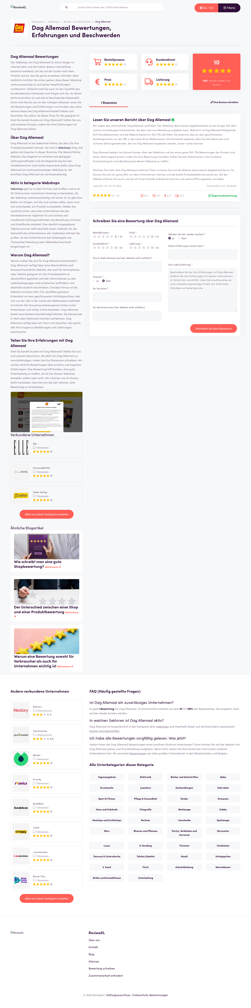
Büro (106, 831)
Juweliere (145, 787)
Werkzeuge (184, 809)
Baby (223, 777)
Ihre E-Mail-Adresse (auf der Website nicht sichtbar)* (122, 258)
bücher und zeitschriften (104, 731)
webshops (162, 726)
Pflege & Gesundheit (145, 798)
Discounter (223, 831)
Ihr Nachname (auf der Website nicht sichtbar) (119, 307)
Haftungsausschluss (118, 995)
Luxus (107, 845)
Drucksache (106, 787)
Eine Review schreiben (225, 102)
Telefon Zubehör (146, 856)
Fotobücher (223, 845)
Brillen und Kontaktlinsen (107, 877)
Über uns (94, 940)
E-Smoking (146, 845)
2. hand (107, 867)
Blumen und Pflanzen (145, 831)
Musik (184, 856)
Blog (91, 954)
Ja (98, 280)
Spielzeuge (223, 820)
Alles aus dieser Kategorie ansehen (46, 514)
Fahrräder (223, 787)
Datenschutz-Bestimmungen (150, 995)
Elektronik (145, 777)
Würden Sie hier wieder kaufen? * (187, 234)
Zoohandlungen (184, 787)
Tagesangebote (107, 777)
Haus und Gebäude (107, 809)
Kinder (184, 798)
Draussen (223, 798)
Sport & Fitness (106, 798)
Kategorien (38, 21)
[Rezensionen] (18, 7)
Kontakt (93, 947)
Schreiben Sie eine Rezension (214, 328)
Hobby (223, 809)
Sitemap (94, 961)
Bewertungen (138, 753)
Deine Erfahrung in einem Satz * (186, 245)
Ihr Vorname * (101, 288)
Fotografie (145, 809)
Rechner (145, 820)
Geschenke (184, 820)
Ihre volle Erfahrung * (180, 264)
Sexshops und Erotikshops (106, 820)
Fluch (146, 867)
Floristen (184, 845)
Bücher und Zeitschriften (77, 21)
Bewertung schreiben (102, 968)
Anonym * (98, 276)
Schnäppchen (223, 856)
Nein (108, 280)
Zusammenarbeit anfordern (106, 975)
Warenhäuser (223, 867)
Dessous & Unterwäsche (106, 856)
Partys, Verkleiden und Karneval (184, 832)
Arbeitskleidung (184, 867)
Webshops (54, 21)
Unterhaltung (145, 877)
